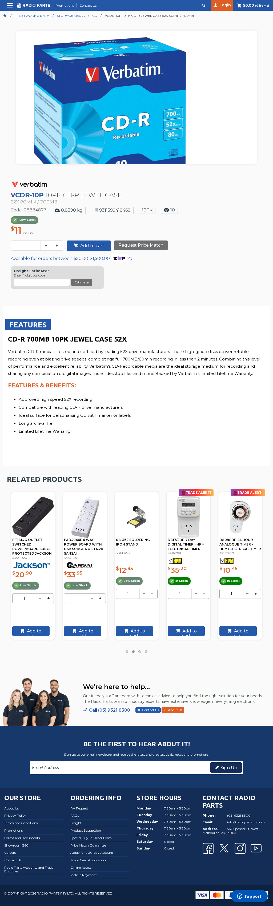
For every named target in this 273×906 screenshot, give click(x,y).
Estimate (82, 282)
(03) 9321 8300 (239, 815)
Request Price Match (140, 245)
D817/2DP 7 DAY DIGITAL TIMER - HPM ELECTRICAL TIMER (186, 544)
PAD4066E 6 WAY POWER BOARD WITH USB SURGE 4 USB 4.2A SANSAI (83, 546)
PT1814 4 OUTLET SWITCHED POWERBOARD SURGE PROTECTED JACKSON (32, 546)
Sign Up (228, 767)
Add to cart (91, 245)
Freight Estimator (31, 271)
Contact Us (150, 710)
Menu (10, 7)
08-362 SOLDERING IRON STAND (133, 542)
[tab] (28, 324)
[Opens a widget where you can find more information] (249, 896)
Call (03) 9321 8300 (109, 710)
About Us (175, 710)
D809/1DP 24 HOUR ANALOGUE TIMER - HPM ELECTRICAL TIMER (240, 544)
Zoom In (141, 119)
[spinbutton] (27, 245)
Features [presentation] (28, 324)
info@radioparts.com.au (246, 822)
